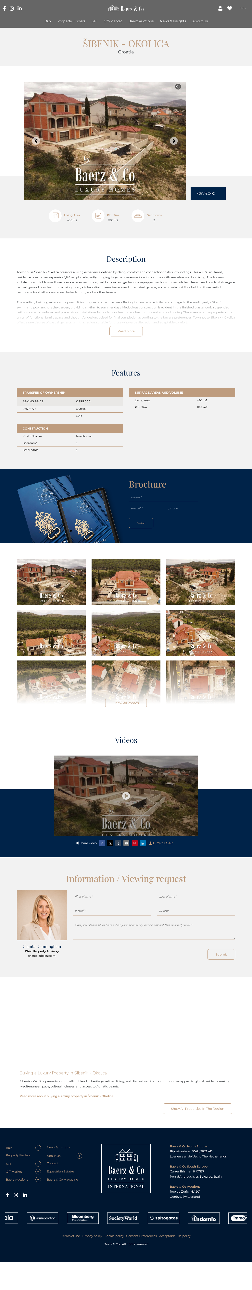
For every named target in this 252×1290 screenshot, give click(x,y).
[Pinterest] (135, 843)
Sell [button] (94, 21)
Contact (52, 1163)
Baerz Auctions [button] (141, 21)
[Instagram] (12, 8)
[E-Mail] (126, 843)
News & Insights (173, 21)
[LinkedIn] (20, 8)
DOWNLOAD (162, 843)
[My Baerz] (220, 8)
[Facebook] (5, 8)
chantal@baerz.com (42, 955)
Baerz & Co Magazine (62, 1179)
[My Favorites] (230, 8)
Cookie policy (114, 1236)
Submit (221, 954)
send (141, 523)
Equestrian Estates (60, 1171)
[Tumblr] (118, 843)
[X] (110, 843)
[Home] (126, 8)
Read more (126, 331)
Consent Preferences (141, 1236)
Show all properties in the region (197, 1109)
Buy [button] (47, 21)
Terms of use (70, 1236)
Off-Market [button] (113, 21)
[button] (243, 8)
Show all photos (126, 703)
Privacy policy (92, 1236)
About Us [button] (200, 21)
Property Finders (71, 21)
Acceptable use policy (175, 1236)
